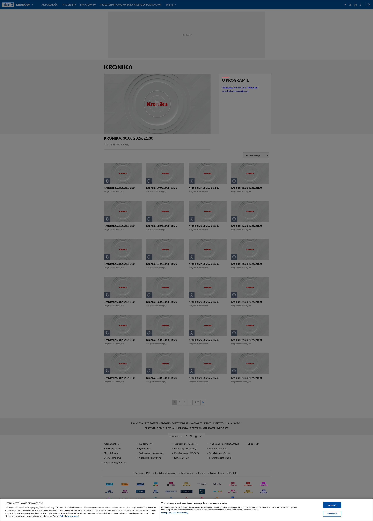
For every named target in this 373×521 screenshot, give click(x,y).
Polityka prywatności (69, 516)
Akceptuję (332, 505)
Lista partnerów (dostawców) (174, 513)
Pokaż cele (332, 513)
